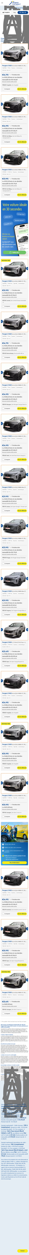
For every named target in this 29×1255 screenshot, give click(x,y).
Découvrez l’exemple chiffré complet (9, 81)
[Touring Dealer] (15, 3)
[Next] (27, 53)
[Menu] (2, 3)
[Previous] (2, 53)
